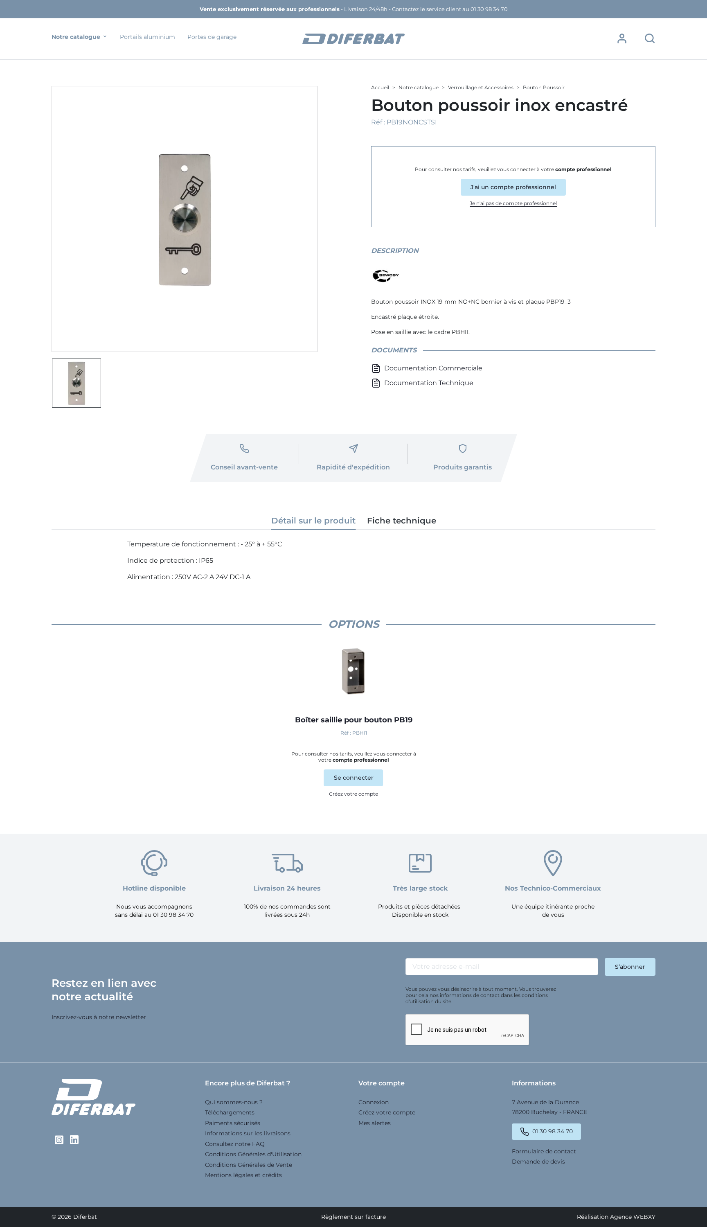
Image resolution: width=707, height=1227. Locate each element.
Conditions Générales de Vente (248, 1164)
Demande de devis (538, 1161)
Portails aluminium (147, 37)
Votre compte (381, 1083)
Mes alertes (374, 1123)
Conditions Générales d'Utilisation (253, 1154)
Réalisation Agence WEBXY (616, 1216)
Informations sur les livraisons (247, 1133)
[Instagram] (59, 1140)
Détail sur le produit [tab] (313, 521)
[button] (622, 38)
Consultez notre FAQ (235, 1144)
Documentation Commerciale (433, 368)
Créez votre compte (353, 794)
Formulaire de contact (544, 1151)
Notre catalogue (77, 37)
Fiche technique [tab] (401, 521)
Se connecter (354, 777)
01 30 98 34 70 (552, 1131)
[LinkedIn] (74, 1140)
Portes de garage (211, 37)
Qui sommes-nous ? (234, 1102)
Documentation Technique (428, 383)
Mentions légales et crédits (243, 1175)
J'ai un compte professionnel (513, 187)
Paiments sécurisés (232, 1123)
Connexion (373, 1102)
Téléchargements (229, 1112)
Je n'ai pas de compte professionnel (513, 203)
